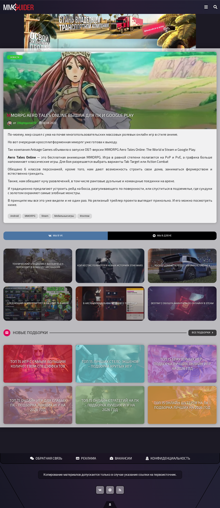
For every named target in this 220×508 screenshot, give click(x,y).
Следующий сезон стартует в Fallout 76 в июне (38, 303)
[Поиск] (215, 7)
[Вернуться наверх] (110, 504)
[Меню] (206, 7)
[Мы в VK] (100, 490)
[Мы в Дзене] (110, 490)
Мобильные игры (64, 216)
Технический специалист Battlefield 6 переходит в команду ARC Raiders (37, 266)
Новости (14, 57)
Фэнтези (84, 216)
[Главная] (18, 7)
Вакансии (123, 458)
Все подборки (201, 332)
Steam (44, 216)
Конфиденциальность (170, 458)
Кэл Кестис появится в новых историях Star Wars (110, 265)
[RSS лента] (120, 490)
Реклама (88, 458)
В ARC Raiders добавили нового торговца (110, 303)
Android (14, 216)
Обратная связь (49, 458)
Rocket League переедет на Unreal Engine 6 (182, 265)
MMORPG (30, 216)
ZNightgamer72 (26, 123)
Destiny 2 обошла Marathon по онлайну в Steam (182, 303)
